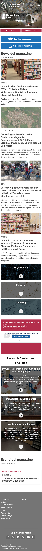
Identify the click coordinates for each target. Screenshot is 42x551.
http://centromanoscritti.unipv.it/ (21, 415)
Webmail (4, 502)
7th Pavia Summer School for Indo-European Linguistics (20, 479)
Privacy (3, 510)
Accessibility (5, 513)
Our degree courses (22, 39)
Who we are (10, 30)
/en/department (21, 276)
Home (39, 5)
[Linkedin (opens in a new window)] (33, 537)
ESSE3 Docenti (6, 507)
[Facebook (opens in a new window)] (8, 537)
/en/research (21, 294)
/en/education (21, 311)
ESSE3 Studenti (7, 505)
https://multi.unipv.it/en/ (21, 390)
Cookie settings (6, 516)
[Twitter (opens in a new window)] (13, 537)
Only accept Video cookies (21, 336)
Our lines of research (22, 46)
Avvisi (24, 499)
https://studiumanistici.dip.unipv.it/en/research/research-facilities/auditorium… (21, 447)
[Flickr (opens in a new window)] (18, 537)
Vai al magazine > (7, 57)
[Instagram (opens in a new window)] (23, 537)
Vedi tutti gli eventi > (8, 463)
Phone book (5, 499)
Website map (5, 518)
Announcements (31, 30)
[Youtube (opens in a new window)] (28, 537)
